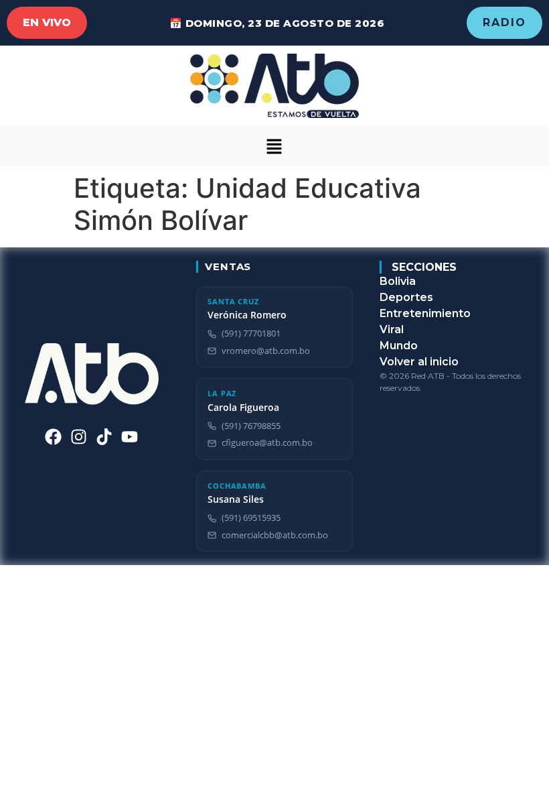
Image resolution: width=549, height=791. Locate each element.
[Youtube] (129, 436)
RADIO (504, 22)
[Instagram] (78, 436)
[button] (274, 146)
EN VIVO (47, 22)
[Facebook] (53, 436)
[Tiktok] (104, 436)
